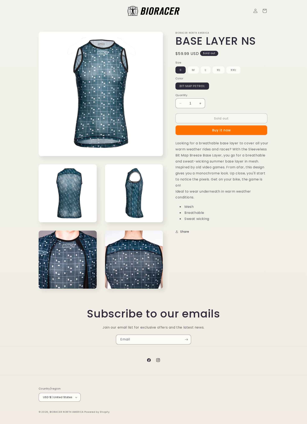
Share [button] (184, 232)
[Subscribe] (186, 339)
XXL (235, 71)
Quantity (181, 95)
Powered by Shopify (97, 412)
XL (221, 71)
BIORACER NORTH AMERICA (67, 412)
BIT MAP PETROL (194, 87)
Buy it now (221, 130)
